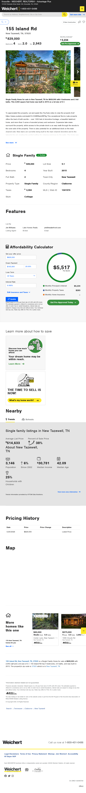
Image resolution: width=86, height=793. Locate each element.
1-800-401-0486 (28, 8)
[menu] (82, 8)
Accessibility (73, 754)
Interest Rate (10, 282)
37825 (34, 666)
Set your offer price (13, 254)
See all (9, 646)
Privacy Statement (39, 754)
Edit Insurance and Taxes (17, 292)
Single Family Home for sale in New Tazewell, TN (25, 99)
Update (13, 299)
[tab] (10, 420)
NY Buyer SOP (10, 756)
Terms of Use (25, 754)
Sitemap (51, 754)
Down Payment (11, 263)
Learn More (16, 363)
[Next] (83, 631)
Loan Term (10, 272)
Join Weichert (61, 754)
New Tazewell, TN (53, 666)
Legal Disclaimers (11, 754)
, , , (22, 661)
